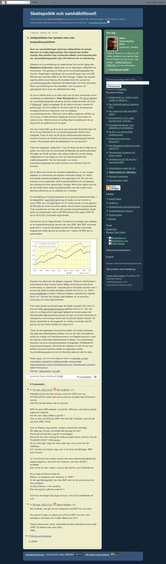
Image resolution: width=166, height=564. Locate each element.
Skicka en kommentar (41, 536)
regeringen (91, 365)
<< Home (33, 541)
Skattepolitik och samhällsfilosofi (63, 13)
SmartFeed (111, 229)
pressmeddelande (38, 293)
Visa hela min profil (119, 69)
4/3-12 (86, 98)
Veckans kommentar (118, 176)
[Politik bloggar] (117, 244)
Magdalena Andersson (63, 365)
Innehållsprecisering (98, 23)
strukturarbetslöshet (38, 365)
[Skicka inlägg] (94, 377)
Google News (115, 199)
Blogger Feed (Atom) (116, 232)
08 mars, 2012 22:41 (42, 505)
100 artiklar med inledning (97, 554)
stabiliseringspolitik (60, 361)
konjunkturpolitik (75, 361)
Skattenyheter (115, 215)
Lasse (39, 358)
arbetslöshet (47, 361)
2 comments (85, 377)
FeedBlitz (122, 89)
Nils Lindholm (63, 390)
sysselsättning (35, 361)
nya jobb (84, 358)
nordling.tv (114, 203)
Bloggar (112, 219)
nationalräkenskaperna (53, 309)
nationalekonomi (79, 365)
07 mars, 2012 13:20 (42, 390)
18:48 (60, 376)
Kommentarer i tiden (118, 180)
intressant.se (42, 367)
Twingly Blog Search (115, 276)
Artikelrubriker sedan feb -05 (122, 168)
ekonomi (50, 365)
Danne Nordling (64, 505)
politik (32, 367)
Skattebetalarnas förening (121, 211)
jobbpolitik (76, 358)
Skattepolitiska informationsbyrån (124, 207)
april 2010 (49, 200)
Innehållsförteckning (34, 554)
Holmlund (36, 104)
